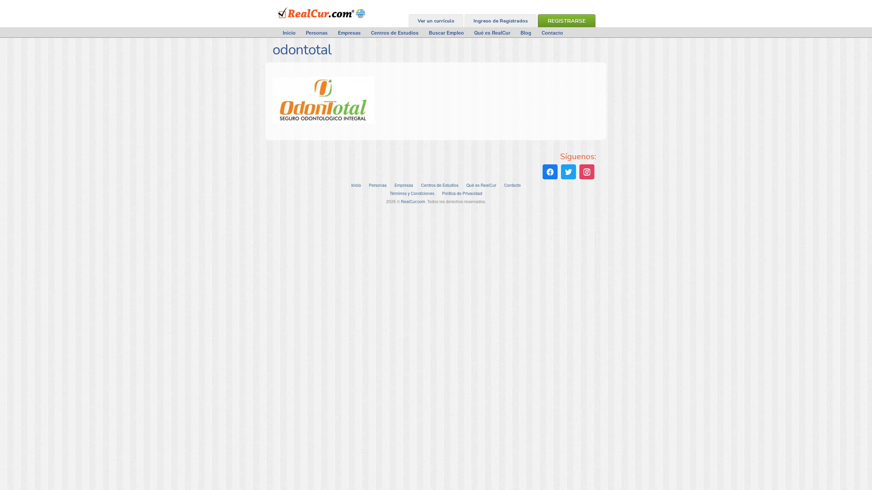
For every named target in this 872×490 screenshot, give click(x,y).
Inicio (289, 32)
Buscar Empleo (446, 32)
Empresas (349, 32)
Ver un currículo (436, 21)
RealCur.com (306, 21)
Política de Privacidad (462, 193)
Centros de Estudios (395, 32)
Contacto (552, 32)
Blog (525, 32)
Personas (317, 32)
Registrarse (567, 21)
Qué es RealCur (492, 32)
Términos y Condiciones (412, 193)
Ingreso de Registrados (500, 21)
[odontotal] (323, 121)
